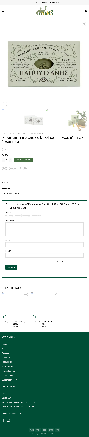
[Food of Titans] (44, 10)
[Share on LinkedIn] (25, 168)
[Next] (83, 64)
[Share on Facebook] (8, 168)
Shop (4, 349)
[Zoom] (5, 104)
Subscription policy (9, 380)
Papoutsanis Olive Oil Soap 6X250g (44, 323)
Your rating (10, 212)
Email (8, 251)
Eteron (4, 393)
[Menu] (3, 10)
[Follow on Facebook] (3, 420)
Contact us (6, 357)
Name (8, 240)
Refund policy (7, 362)
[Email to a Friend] (16, 168)
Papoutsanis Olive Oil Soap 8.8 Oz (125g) (19, 402)
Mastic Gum (6, 398)
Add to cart (23, 160)
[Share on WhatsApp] (4, 168)
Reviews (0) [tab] (6, 182)
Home (4, 134)
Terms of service (8, 371)
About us (5, 353)
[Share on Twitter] (12, 168)
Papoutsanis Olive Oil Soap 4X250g (15, 323)
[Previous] (6, 64)
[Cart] (86, 10)
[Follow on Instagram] (8, 420)
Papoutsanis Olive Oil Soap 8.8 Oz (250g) (26, 134)
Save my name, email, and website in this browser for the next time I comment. (40, 262)
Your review (10, 220)
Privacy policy (7, 366)
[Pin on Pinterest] (20, 168)
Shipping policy (8, 375)
